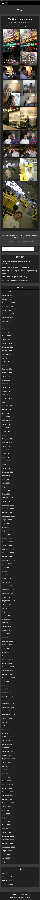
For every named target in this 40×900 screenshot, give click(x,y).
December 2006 (8, 626)
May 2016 (5, 365)
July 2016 (5, 358)
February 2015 (7, 384)
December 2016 (8, 347)
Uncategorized (27, 23)
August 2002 (7, 762)
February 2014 (7, 395)
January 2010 (7, 501)
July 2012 (5, 428)
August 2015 (6, 376)
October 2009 (7, 512)
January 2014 (7, 398)
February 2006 (7, 641)
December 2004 (8, 667)
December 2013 (8, 402)
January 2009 (7, 546)
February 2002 (7, 784)
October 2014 (7, 391)
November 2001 (7, 796)
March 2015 (6, 380)
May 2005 (5, 656)
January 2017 (7, 343)
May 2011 (5, 457)
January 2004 (7, 700)
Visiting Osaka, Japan (20, 19)
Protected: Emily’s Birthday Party (14, 277)
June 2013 (6, 417)
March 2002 (6, 781)
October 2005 (7, 645)
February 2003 (7, 740)
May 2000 (5, 862)
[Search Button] (38, 3)
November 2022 (8, 317)
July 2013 (5, 413)
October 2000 (7, 843)
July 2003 (6, 722)
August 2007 (7, 604)
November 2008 (8, 553)
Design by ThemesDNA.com (20, 898)
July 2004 (6, 681)
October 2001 (7, 799)
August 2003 (7, 718)
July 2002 (6, 766)
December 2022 (8, 314)
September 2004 (8, 678)
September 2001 (8, 803)
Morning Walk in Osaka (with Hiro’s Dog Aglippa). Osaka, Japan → (20, 236)
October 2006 (7, 630)
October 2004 (7, 674)
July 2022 (5, 325)
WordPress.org (7, 884)
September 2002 (8, 759)
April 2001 (6, 821)
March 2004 (6, 692)
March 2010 (6, 494)
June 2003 (6, 726)
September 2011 (8, 442)
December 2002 (8, 748)
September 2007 (8, 601)
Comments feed (8, 880)
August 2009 (7, 520)
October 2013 (7, 409)
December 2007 (8, 590)
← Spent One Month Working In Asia (20, 241)
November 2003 (8, 707)
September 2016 (8, 354)
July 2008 (6, 567)
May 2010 (5, 487)
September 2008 (8, 560)
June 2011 (5, 454)
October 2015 (7, 373)
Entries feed (7, 877)
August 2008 (7, 564)
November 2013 (7, 406)
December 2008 (8, 549)
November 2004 (8, 671)
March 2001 (6, 825)
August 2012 (6, 424)
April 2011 (6, 461)
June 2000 (6, 858)
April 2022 (6, 332)
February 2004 (7, 696)
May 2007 (5, 612)
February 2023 (7, 306)
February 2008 (7, 582)
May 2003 (5, 729)
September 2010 (8, 476)
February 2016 (7, 369)
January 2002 (7, 788)
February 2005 (7, 659)
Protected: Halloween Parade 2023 (15, 280)
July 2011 (5, 450)
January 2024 (7, 292)
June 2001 (6, 814)
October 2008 (7, 556)
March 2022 (6, 336)
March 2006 (6, 637)
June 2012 (6, 431)
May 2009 (5, 531)
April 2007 (6, 615)
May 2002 (5, 773)
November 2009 (8, 509)
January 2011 (7, 468)
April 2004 (6, 689)
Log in (4, 873)
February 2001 (7, 829)
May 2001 (5, 818)
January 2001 (7, 832)
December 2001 (8, 792)
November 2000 (8, 840)
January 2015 (7, 387)
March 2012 (6, 435)
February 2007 (7, 623)
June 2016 (6, 362)
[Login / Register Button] (35, 3)
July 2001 (5, 810)
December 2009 (8, 505)
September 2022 (8, 321)
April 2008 (6, 575)
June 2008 (6, 571)
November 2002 (8, 751)
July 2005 (6, 648)
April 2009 (6, 534)
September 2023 (8, 303)
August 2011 (6, 446)
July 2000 (6, 854)
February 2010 (7, 498)
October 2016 (7, 351)
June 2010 (6, 483)
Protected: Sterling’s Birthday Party (15, 267)
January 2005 (7, 663)
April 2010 (6, 490)
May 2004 (5, 685)
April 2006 (6, 634)
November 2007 (8, 593)
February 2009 (7, 542)
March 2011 (6, 465)
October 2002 (7, 755)
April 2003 (6, 733)
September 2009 (8, 516)
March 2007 (6, 619)
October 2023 (7, 299)
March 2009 (6, 538)
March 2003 (6, 737)
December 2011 (7, 439)
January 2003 (7, 744)
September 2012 (8, 421)
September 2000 (8, 847)
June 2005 (6, 652)
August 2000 (7, 851)
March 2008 (6, 579)
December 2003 (8, 704)
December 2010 (8, 472)
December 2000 (8, 836)
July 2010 (5, 479)
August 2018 (6, 340)
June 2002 (6, 770)
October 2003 (7, 711)
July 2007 (6, 608)
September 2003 (8, 715)
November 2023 (8, 295)
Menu (6, 3)
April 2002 (6, 777)
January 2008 (7, 586)
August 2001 (6, 806)
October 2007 (7, 597)
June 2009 (6, 527)
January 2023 (7, 310)
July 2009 (6, 523)
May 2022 (5, 329)
